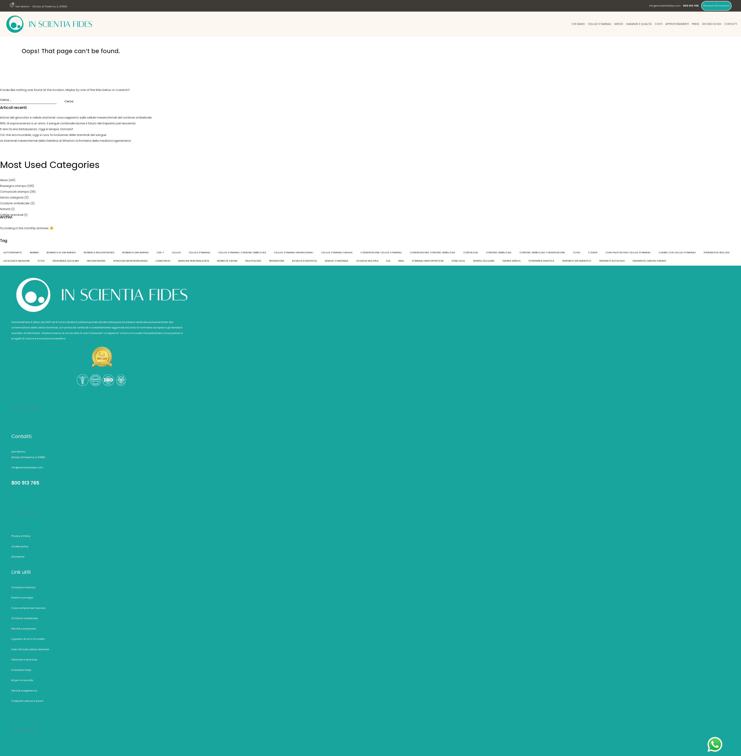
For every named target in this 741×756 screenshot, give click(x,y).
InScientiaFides (96, 260)
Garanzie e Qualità (639, 24)
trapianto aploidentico (576, 260)
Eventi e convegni (22, 597)
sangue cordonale (337, 260)
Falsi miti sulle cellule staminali (30, 649)
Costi (658, 24)
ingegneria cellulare (65, 260)
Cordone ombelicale (15, 203)
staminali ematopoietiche (428, 260)
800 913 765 (25, 483)
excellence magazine (16, 260)
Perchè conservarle (23, 628)
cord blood (470, 252)
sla (388, 260)
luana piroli (163, 260)
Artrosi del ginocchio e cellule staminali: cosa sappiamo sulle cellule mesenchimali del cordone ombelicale (76, 117)
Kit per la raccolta (22, 680)
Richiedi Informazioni (716, 6)
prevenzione (276, 260)
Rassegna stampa (13, 186)
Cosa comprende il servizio (28, 608)
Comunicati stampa (14, 192)
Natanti (5, 209)
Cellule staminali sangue (337, 252)
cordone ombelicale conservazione (542, 252)
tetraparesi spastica (541, 260)
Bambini (34, 252)
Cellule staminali (599, 24)
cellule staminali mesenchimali (293, 252)
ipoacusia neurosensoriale (130, 260)
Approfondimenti (677, 24)
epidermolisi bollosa (716, 252)
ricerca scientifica (304, 260)
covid (576, 252)
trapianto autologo (612, 260)
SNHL (401, 260)
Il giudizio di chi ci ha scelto (28, 639)
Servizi (618, 24)
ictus (41, 260)
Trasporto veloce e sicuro (27, 701)
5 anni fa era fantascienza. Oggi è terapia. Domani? (36, 129)
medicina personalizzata (193, 260)
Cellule (176, 252)
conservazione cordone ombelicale (432, 252)
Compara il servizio (23, 587)
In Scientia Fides (21, 670)
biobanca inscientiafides (99, 252)
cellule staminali (200, 252)
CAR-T (160, 252)
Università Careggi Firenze (649, 260)
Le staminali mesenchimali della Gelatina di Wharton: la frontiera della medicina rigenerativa (65, 141)
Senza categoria (12, 197)
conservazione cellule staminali (381, 252)
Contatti (730, 24)
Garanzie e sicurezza (24, 659)
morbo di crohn (227, 260)
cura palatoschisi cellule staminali (628, 252)
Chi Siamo (578, 24)
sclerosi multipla (367, 260)
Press (695, 24)
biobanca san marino (135, 252)
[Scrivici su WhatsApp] (715, 738)
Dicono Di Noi (711, 24)
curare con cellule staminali (677, 252)
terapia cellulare (484, 260)
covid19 (593, 252)
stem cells (458, 260)
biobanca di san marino (61, 252)
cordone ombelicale (499, 252)
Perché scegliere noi (24, 690)
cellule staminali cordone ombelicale (242, 252)
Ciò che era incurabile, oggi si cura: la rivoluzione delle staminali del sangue (53, 135)
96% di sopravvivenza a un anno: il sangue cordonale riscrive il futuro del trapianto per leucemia (67, 123)
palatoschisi (253, 260)
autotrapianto (12, 252)
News (4, 180)
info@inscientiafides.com (665, 6)
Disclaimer (18, 556)
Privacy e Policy (20, 536)
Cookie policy (19, 546)
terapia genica (511, 260)
